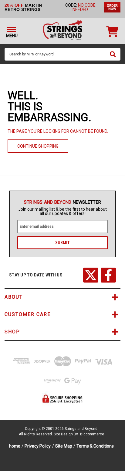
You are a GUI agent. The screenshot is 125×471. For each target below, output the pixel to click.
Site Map (63, 446)
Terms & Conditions (95, 446)
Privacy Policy (38, 446)
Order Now (112, 7)
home (14, 446)
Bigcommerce (92, 434)
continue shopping (38, 146)
